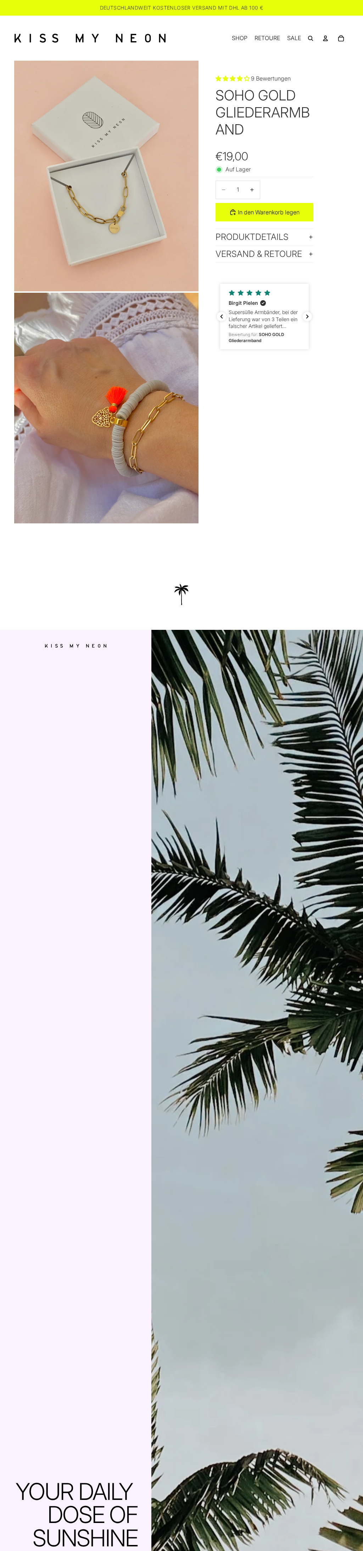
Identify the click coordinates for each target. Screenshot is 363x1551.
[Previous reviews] (221, 316)
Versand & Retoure (259, 254)
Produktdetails (252, 237)
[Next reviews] (307, 316)
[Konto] (325, 38)
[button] (264, 316)
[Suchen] (310, 38)
